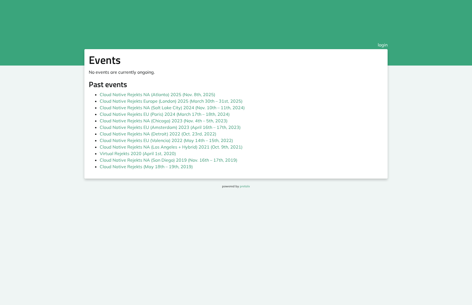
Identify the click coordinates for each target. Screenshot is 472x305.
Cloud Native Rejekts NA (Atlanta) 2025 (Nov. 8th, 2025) (157, 94)
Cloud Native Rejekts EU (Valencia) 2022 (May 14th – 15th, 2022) (166, 140)
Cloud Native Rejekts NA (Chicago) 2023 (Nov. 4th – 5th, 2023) (164, 120)
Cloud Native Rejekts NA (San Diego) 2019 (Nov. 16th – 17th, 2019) (168, 160)
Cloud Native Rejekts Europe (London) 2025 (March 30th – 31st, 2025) (171, 101)
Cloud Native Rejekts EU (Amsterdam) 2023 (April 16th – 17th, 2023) (170, 127)
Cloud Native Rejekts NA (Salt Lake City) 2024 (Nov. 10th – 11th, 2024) (172, 107)
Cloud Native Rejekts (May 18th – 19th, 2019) (146, 166)
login (383, 45)
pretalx (245, 186)
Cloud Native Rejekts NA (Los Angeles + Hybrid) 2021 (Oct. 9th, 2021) (171, 147)
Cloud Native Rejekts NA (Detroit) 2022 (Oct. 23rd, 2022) (158, 134)
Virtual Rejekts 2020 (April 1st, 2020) (138, 153)
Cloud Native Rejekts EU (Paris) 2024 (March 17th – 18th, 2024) (165, 114)
